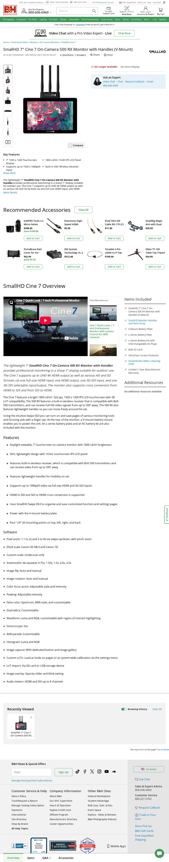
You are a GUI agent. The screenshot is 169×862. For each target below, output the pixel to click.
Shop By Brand (20, 823)
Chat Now (124, 33)
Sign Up (63, 772)
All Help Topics (20, 828)
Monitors (34, 42)
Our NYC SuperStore (61, 800)
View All (83, 210)
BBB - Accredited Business (20, 845)
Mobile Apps (118, 846)
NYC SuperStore (129, 2)
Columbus (80, 24)
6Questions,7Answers (73, 55)
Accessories (66, 858)
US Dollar (151, 769)
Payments (17, 810)
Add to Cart (33, 238)
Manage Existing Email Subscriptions (32, 780)
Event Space (94, 810)
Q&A (46, 858)
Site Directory (19, 819)
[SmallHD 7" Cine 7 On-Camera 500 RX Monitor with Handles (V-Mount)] (50, 99)
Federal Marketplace (99, 796)
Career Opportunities (61, 823)
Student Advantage (98, 800)
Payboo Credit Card (60, 810)
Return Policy (19, 796)
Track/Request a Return (25, 800)
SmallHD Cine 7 (68, 42)
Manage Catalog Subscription (28, 805)
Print (110, 55)
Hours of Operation (60, 805)
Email (17, 772)
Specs (30, 858)
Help (149, 2)
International (19, 814)
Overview (13, 858)
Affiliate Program (59, 814)
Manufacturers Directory (63, 819)
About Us (142, 2)
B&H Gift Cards (144, 831)
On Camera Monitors (49, 42)
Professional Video (19, 42)
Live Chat (157, 2)
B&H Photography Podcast (102, 819)
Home (6, 42)
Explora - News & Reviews (102, 814)
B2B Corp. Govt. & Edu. (100, 805)
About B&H (56, 796)
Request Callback (149, 807)
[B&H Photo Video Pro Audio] (11, 10)
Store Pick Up (143, 826)
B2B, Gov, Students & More (31, 2)
